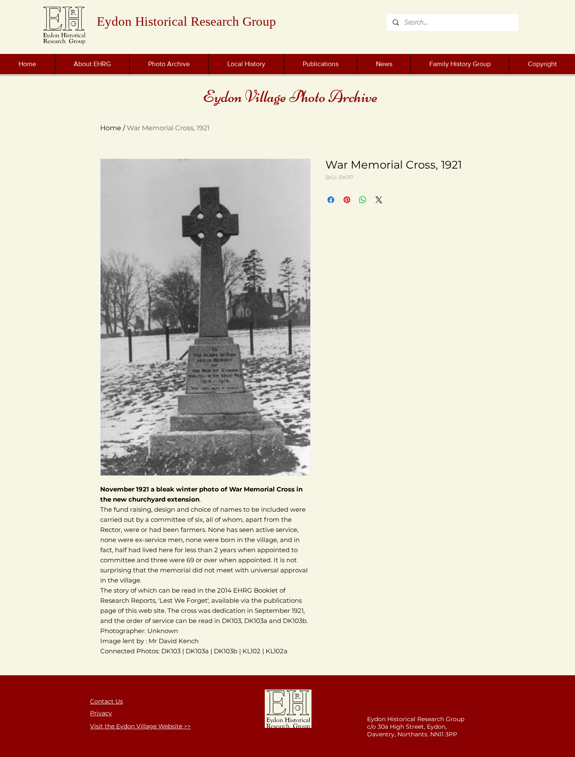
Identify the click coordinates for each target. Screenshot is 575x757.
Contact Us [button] (106, 701)
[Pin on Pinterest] (347, 200)
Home (110, 128)
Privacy (101, 713)
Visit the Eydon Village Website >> (140, 726)
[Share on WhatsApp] (363, 200)
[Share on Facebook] (331, 200)
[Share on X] (379, 200)
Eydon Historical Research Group (186, 21)
